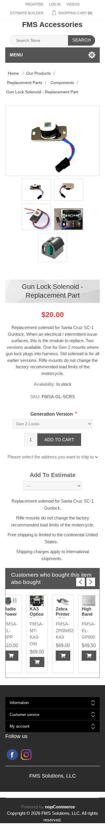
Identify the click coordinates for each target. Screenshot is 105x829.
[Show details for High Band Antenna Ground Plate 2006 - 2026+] (89, 600)
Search (81, 39)
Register (34, 4)
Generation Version (51, 414)
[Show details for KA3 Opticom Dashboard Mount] (37, 600)
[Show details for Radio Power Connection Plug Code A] (11, 600)
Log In (55, 4)
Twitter (26, 754)
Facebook (12, 754)
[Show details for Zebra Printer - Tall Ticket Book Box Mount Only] (63, 600)
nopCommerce (60, 806)
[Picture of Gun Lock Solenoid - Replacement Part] (36, 190)
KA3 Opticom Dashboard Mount (37, 616)
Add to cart (59, 439)
